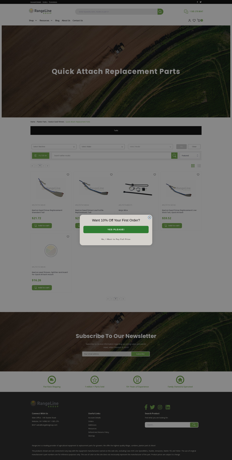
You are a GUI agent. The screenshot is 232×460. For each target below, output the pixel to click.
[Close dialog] (149, 217)
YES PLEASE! (116, 229)
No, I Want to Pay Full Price (116, 239)
